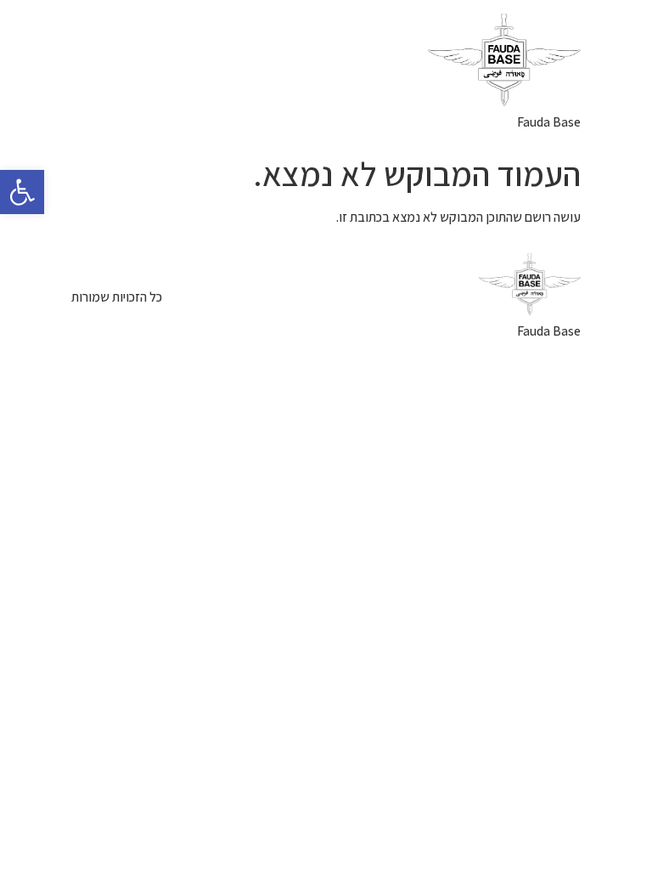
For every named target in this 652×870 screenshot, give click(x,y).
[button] (22, 192)
